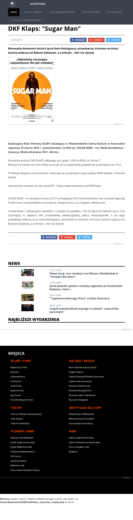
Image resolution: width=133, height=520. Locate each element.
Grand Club (16, 385)
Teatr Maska (17, 418)
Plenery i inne (22, 431)
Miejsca (16, 353)
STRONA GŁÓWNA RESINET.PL (27, 20)
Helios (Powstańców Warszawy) (84, 442)
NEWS (14, 12)
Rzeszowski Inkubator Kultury (25, 470)
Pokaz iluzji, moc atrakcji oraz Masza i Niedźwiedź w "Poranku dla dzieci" (83, 275)
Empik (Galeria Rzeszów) (23, 442)
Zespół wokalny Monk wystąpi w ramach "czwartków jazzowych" (84, 310)
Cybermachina (18, 376)
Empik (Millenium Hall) (21, 446)
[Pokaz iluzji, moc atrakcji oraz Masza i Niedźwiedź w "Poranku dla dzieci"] (28, 272)
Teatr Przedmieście (20, 423)
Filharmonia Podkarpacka (81, 414)
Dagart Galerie (76, 372)
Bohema (15, 372)
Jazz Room (16, 395)
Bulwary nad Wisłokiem (22, 437)
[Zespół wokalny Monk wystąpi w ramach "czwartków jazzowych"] (28, 307)
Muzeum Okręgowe (78, 399)
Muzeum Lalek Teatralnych (82, 395)
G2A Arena (16, 456)
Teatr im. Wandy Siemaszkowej (26, 414)
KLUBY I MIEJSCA (33, 12)
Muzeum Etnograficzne (80, 390)
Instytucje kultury (85, 408)
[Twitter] (113, 39)
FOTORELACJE (115, 12)
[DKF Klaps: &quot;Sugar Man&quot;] (66, 89)
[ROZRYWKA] (9, 4)
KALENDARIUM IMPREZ (62, 12)
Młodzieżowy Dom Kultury (81, 418)
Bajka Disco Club (19, 367)
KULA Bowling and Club (22, 399)
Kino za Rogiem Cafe (79, 446)
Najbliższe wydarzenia (33, 319)
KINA (72, 431)
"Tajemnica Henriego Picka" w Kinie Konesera (79, 298)
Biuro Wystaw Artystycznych (83, 367)
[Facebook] (78, 39)
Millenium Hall (17, 465)
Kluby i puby (21, 361)
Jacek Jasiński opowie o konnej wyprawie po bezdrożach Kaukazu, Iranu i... (85, 287)
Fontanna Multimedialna (22, 451)
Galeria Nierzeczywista (80, 381)
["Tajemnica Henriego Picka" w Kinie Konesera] (28, 297)
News (14, 263)
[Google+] (96, 39)
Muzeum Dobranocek (79, 385)
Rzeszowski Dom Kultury (81, 423)
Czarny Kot (16, 381)
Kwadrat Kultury (18, 460)
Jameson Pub (17, 390)
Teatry (16, 408)
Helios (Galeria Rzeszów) (81, 437)
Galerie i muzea (81, 361)
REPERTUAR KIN (91, 12)
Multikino (73, 451)
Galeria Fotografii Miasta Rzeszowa (86, 376)
